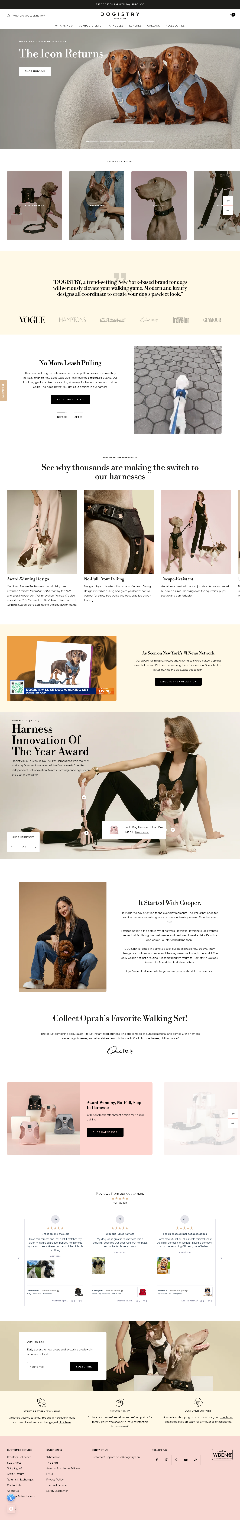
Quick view (142, 832)
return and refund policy (133, 1417)
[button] (34, 1269)
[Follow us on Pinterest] (176, 1460)
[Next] (233, 1123)
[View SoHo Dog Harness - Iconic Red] (142, 1292)
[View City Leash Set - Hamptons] (207, 1292)
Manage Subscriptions (21, 1496)
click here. (65, 1422)
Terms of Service (56, 1485)
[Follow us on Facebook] (157, 1460)
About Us (13, 1490)
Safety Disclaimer (57, 1490)
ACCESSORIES (175, 26)
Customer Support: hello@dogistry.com (116, 1457)
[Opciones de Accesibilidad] (11, 1498)
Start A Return (15, 1474)
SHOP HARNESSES (105, 1132)
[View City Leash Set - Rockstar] (78, 1292)
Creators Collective (19, 1457)
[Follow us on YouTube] (186, 1460)
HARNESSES (115, 26)
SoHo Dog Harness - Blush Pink (144, 827)
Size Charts (14, 1462)
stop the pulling (70, 399)
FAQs (49, 1474)
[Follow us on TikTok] (195, 1460)
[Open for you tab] (11, 1509)
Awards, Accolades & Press (63, 1468)
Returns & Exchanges (20, 1479)
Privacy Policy (55, 1479)
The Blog (52, 1462)
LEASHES (135, 26)
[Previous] (233, 1114)
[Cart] (231, 15)
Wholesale (53, 1457)
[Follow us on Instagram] (166, 1460)
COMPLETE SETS (90, 26)
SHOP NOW (32, 83)
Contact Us (14, 1485)
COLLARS (153, 26)
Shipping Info (15, 1468)
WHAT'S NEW (64, 26)
